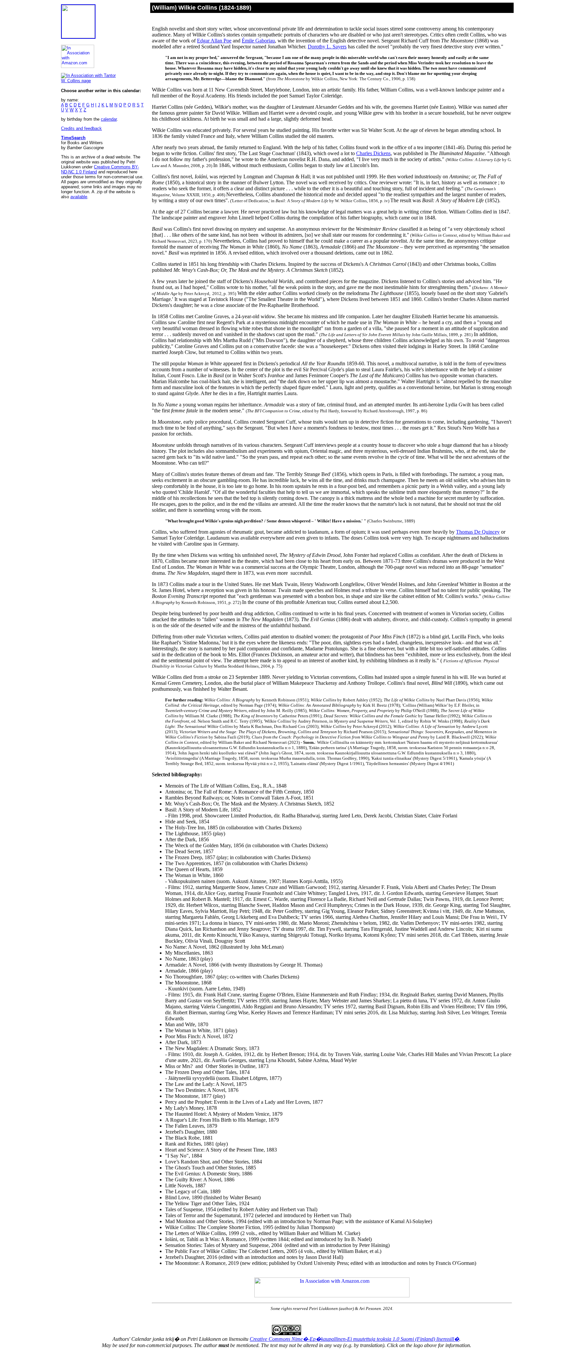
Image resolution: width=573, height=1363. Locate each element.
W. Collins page (76, 80)
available (78, 196)
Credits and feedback (81, 128)
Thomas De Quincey (478, 532)
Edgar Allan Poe (214, 40)
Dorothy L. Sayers (327, 46)
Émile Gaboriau (258, 40)
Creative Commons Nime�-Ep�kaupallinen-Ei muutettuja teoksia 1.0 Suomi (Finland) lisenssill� (354, 1339)
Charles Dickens (373, 153)
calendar (109, 119)
